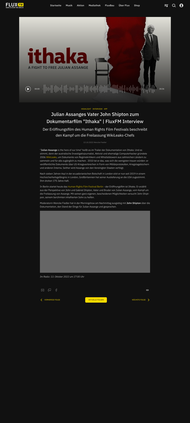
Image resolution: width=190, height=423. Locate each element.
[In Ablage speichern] (147, 290)
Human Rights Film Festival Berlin (86, 186)
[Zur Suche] (173, 5)
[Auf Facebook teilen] (56, 290)
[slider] (99, 89)
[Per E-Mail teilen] (42, 290)
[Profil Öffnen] (181, 5)
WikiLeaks (51, 157)
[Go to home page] (14, 5)
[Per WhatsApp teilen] (49, 290)
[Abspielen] (28, 89)
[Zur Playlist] (166, 5)
